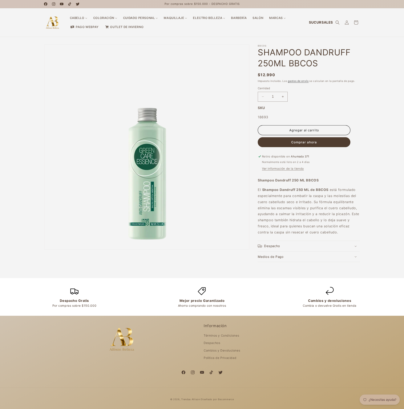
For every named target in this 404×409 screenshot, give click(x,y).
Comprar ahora (304, 142)
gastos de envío (298, 81)
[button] (337, 22)
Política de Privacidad (220, 358)
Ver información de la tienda (283, 168)
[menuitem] (78, 17)
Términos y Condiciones (221, 335)
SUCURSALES (321, 22)
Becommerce (226, 399)
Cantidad (264, 88)
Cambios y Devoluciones (222, 350)
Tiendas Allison (190, 399)
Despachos (212, 343)
